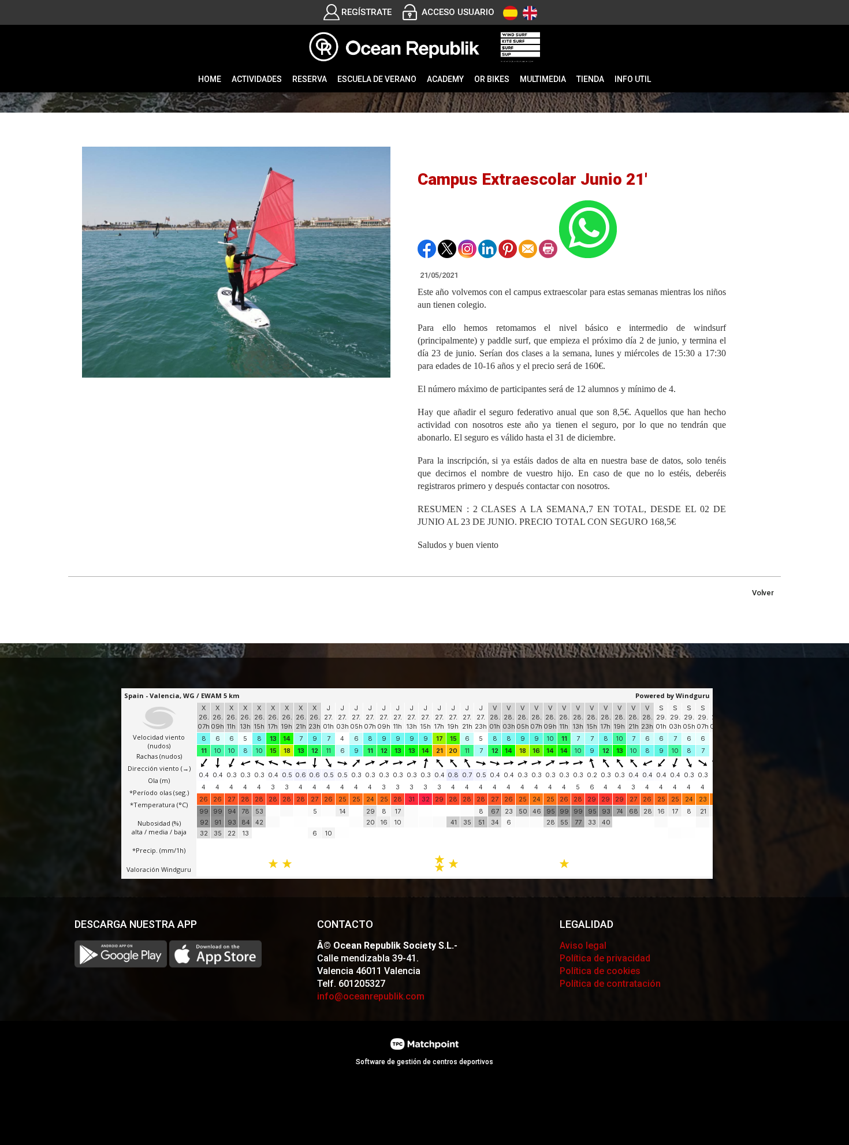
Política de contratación (610, 983)
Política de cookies (600, 970)
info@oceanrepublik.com (371, 996)
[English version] (530, 13)
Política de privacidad (605, 958)
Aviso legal (583, 945)
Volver (763, 592)
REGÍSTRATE (366, 12)
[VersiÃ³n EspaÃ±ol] (510, 13)
